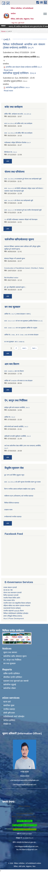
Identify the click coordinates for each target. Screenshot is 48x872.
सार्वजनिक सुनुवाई (9, 684)
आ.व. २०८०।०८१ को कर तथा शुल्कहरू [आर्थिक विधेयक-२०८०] (23, 321)
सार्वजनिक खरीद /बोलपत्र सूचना (15, 656)
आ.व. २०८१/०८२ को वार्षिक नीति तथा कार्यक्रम (18, 133)
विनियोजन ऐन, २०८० (10, 152)
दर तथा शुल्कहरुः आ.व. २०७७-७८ (14, 342)
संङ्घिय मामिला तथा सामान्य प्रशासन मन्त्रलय (16, 605)
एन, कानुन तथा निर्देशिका (12, 660)
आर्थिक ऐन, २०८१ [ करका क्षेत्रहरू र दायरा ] (17, 314)
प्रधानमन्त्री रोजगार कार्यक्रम (12, 608)
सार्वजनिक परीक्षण (9, 688)
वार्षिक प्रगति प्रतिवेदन (11, 673)
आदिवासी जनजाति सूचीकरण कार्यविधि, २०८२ (17, 436)
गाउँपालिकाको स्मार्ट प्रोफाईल (13, 716)
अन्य (7, 161)
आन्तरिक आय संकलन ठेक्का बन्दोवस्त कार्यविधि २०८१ (24, 67)
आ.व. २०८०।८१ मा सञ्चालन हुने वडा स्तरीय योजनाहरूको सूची (22, 210)
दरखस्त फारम (8, 510)
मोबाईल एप (7, 724)
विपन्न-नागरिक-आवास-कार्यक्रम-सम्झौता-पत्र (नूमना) (19, 489)
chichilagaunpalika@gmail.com (24, 784)
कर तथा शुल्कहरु (9, 663)
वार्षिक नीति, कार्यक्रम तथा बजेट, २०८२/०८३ (17, 114)
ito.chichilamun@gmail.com (26, 849)
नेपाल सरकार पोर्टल (9, 600)
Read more (8, 70)
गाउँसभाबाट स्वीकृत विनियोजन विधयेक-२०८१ (17, 142)
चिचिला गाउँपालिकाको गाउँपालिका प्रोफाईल (15, 613)
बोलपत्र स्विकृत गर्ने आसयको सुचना (14, 258)
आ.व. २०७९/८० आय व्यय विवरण (14, 371)
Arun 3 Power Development (13, 618)
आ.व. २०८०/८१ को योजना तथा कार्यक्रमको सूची (18, 200)
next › (24, 348)
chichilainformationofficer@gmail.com (24, 780)
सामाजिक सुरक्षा (8, 705)
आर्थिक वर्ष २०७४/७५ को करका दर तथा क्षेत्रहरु (18, 381)
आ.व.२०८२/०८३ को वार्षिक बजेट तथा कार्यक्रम (18, 123)
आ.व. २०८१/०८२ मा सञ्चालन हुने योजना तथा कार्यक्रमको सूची (22, 179)
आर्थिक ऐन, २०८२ (9, 417)
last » (34, 348)
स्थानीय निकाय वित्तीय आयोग (11, 598)
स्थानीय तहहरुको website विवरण (13, 611)
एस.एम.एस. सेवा (8, 590)
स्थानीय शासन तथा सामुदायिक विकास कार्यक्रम (17, 603)
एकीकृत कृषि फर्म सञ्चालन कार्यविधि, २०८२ (16, 407)
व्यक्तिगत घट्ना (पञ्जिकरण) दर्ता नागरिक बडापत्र (18, 496)
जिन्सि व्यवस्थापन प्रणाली (10, 595)
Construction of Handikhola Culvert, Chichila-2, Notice (24, 268)
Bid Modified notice (11, 277)
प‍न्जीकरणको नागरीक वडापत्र (12, 517)
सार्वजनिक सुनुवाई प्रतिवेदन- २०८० (19, 73)
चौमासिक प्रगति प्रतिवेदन (12, 677)
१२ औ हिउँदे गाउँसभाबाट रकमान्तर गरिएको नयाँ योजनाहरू (20, 219)
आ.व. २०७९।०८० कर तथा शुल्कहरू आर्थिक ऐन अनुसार (20, 328)
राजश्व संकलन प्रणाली (10, 587)
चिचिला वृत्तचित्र (9, 720)
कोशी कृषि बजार (9, 713)
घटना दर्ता (7, 702)
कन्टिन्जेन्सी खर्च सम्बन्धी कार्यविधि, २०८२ (16, 426)
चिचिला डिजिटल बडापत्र (11, 503)
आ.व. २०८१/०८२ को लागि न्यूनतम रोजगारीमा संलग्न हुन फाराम (22, 482)
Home (3, 31)
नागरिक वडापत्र (9, 709)
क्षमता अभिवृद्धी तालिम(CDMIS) (12, 616)
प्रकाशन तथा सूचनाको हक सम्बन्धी (15, 681)
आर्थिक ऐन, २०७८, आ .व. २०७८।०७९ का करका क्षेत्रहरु (21, 335)
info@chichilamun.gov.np (26, 842)
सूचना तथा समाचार (10, 652)
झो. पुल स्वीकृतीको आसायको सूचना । (15, 287)
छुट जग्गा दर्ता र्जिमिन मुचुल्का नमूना (14, 475)
